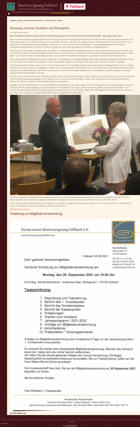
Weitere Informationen (70, 426)
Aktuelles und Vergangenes (60, 12)
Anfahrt (48, 12)
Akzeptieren (4, 423)
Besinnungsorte (20, 12)
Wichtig (71, 12)
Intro (13, 12)
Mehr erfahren (41, 12)
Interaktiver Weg (31, 12)
